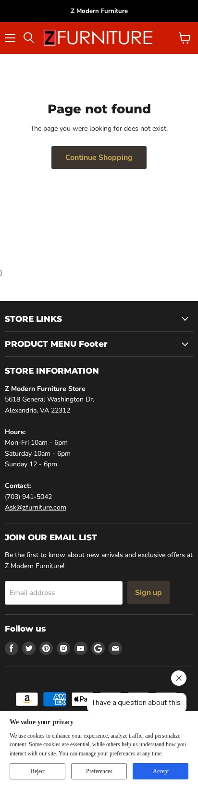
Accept (161, 771)
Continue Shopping (99, 157)
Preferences (99, 771)
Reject (38, 771)
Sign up (148, 592)
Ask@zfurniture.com (35, 507)
